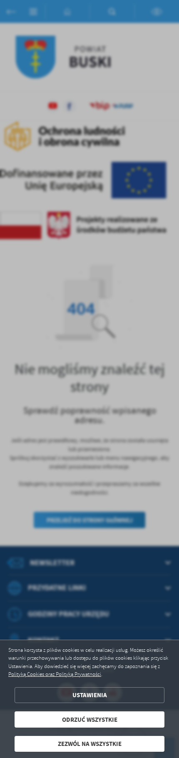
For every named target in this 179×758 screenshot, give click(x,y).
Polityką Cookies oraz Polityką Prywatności (54, 674)
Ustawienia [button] (89, 695)
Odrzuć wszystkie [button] (89, 719)
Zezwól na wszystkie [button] (90, 743)
